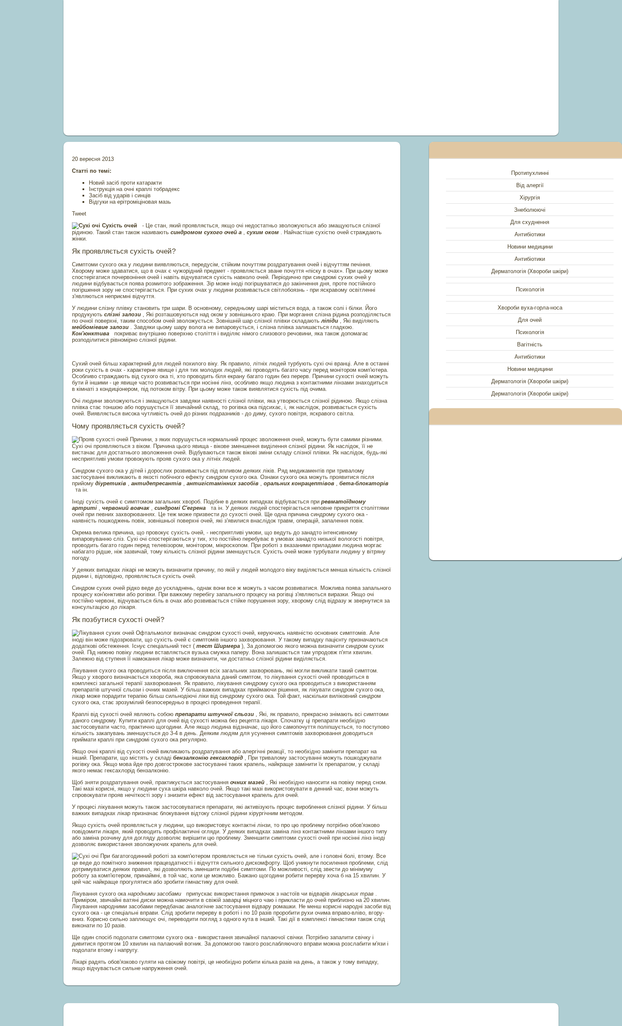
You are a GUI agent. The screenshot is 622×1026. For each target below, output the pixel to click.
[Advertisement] (215, 67)
